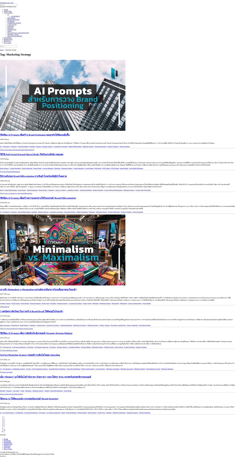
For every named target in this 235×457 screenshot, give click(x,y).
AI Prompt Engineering (19, 347)
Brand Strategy (4, 168)
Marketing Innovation (127, 369)
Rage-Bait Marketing (56, 391)
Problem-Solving (109, 347)
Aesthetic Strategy (5, 303)
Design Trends (87, 303)
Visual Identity (146, 303)
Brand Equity (22, 190)
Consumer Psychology (75, 303)
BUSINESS (10, 21)
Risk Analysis (119, 347)
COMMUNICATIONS (14, 23)
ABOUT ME (7, 11)
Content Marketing (15, 168)
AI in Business (7, 369)
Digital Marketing (27, 168)
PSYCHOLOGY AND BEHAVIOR (18, 33)
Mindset (47, 391)
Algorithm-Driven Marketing (57, 369)
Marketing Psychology (79, 325)
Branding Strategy (62, 303)
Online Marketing (79, 168)
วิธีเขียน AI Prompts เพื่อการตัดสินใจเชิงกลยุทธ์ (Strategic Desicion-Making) (36, 333)
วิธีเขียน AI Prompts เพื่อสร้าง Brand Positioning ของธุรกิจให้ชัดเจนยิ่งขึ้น (35, 135)
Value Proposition (124, 146)
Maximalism (115, 303)
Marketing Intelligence (119, 412)
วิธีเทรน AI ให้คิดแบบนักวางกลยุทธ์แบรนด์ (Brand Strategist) (29, 398)
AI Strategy (13, 146)
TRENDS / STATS (13, 34)
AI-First (28, 369)
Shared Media (124, 168)
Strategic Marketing (144, 412)
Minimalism (123, 303)
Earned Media (37, 168)
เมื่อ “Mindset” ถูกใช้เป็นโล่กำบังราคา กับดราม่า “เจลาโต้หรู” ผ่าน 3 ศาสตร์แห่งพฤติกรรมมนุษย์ (45, 377)
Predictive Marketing (167, 369)
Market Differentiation (75, 146)
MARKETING (11, 29)
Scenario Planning (129, 347)
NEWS (9, 31)
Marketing (57, 168)
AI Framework (7, 347)
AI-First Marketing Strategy (40, 369)
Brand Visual (45, 303)
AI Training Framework (53, 412)
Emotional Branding (86, 190)
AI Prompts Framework (41, 347)
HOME (6, 10)
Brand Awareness (5, 325)
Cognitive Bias (40, 325)
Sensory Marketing (132, 325)
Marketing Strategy (88, 146)
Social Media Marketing (136, 168)
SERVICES (7, 41)
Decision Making (86, 347)
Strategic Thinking (113, 146)
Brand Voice (101, 412)
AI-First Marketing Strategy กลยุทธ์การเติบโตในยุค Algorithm (30, 355)
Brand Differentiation (11, 190)
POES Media (106, 168)
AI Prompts (6, 146)
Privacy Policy (8, 449)
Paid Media (98, 168)
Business (38, 146)
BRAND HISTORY (13, 19)
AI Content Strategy (8, 412)
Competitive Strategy (73, 190)
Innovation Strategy (70, 212)
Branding (32, 146)
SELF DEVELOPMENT (14, 36)
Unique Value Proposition (143, 190)
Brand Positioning (23, 146)
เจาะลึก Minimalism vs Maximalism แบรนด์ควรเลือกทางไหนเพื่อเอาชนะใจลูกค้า (38, 289)
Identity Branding (98, 190)
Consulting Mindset (74, 347)
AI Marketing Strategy (18, 369)
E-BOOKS (10, 26)
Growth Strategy (100, 369)
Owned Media (89, 168)
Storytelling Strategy (145, 325)
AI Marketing (19, 412)
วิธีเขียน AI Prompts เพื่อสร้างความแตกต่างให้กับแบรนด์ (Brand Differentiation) (38, 198)
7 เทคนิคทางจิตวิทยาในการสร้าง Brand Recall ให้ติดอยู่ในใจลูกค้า (31, 311)
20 (4, 430)
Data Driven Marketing (73, 369)
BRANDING (11, 18)
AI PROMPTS (15, 16)
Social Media (67, 391)
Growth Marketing (48, 168)
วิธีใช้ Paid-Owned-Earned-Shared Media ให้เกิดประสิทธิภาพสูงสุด (31, 154)
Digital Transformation (87, 369)
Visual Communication (134, 303)
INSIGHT (10, 28)
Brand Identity (25, 303)
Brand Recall (15, 325)
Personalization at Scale (153, 369)
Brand (2, 190)
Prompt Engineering (100, 146)
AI (8, 15)
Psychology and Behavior (118, 325)
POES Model (115, 168)
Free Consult (7, 43)
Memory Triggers (105, 325)
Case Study (16, 391)
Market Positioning (82, 212)
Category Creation (60, 190)
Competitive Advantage (60, 146)
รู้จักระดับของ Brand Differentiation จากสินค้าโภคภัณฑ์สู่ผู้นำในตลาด (33, 176)
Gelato (22, 391)
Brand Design (16, 303)
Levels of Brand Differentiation (113, 190)
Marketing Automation (112, 369)
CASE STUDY (12, 24)
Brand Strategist (82, 412)
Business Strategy (47, 146)
